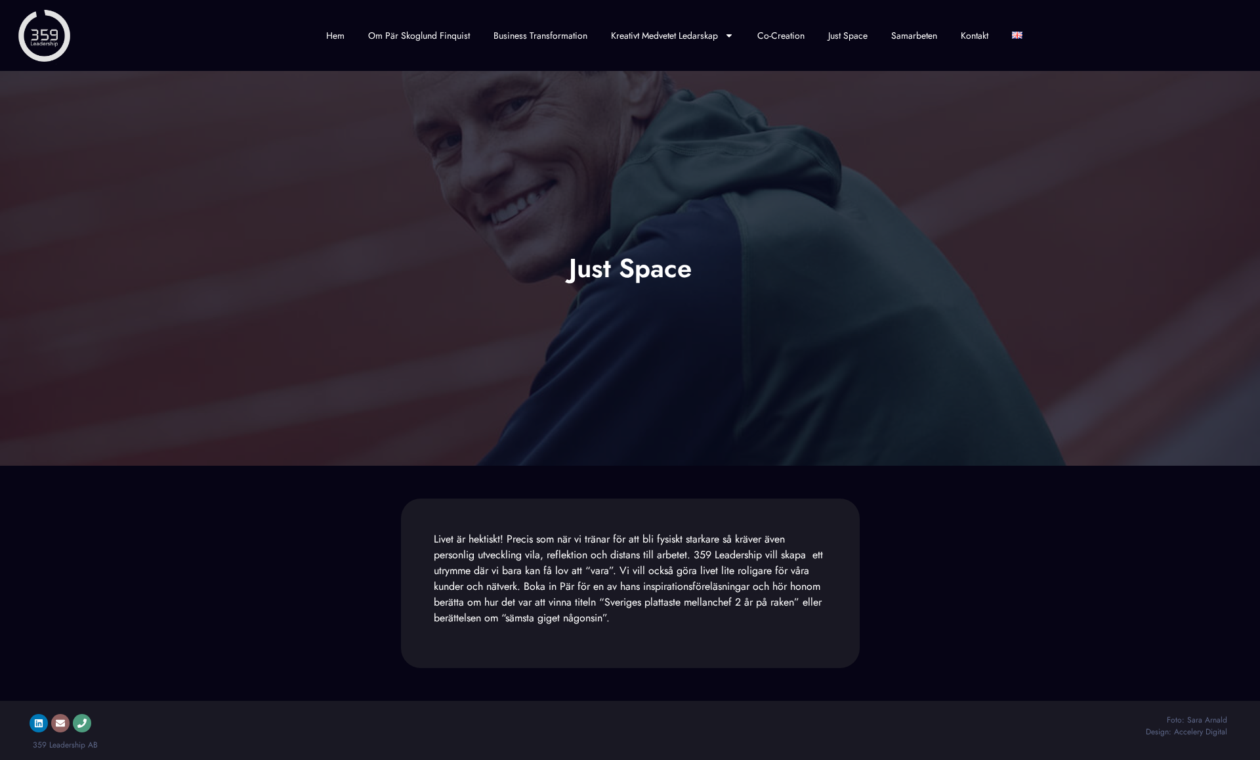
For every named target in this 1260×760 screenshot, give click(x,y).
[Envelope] (60, 723)
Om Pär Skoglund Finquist (419, 35)
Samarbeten (914, 35)
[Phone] (82, 723)
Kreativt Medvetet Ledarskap (664, 35)
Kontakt (974, 35)
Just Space (848, 35)
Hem (335, 35)
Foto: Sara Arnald (1197, 720)
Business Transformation (540, 35)
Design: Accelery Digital (1186, 732)
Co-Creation (781, 35)
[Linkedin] (39, 723)
